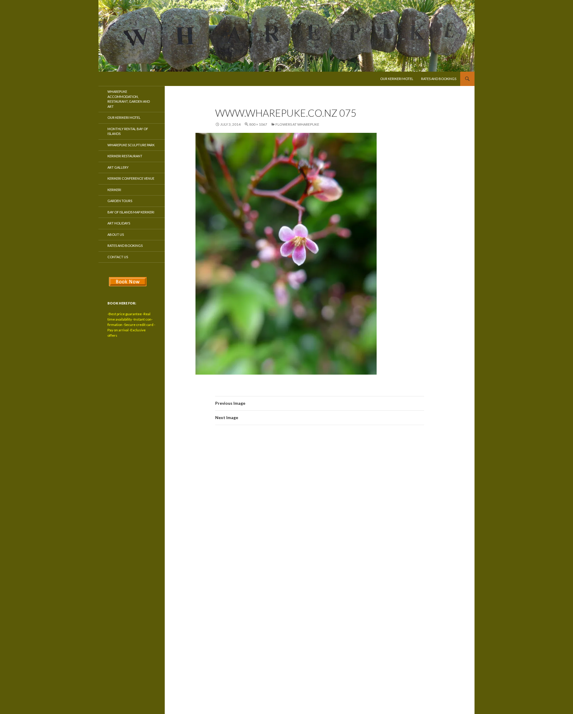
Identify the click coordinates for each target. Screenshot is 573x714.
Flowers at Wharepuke (297, 124)
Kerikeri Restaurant (124, 156)
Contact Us (117, 257)
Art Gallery (118, 167)
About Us (115, 234)
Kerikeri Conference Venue (130, 178)
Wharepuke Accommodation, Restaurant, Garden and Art (128, 99)
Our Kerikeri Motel (396, 79)
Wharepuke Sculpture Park (131, 145)
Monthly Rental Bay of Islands (127, 131)
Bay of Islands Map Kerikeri (130, 212)
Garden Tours (119, 201)
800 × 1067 (258, 124)
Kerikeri (114, 190)
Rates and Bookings (438, 79)
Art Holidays (118, 223)
